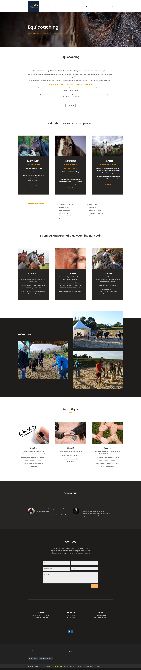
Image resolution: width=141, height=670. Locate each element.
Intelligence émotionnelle (95, 6)
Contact (107, 6)
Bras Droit (55, 6)
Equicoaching (72, 6)
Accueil (47, 6)
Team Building (82, 6)
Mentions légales (33, 658)
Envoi (94, 586)
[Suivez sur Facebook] (72, 631)
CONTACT (70, 106)
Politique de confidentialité (46, 658)
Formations (63, 6)
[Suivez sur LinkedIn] (69, 631)
